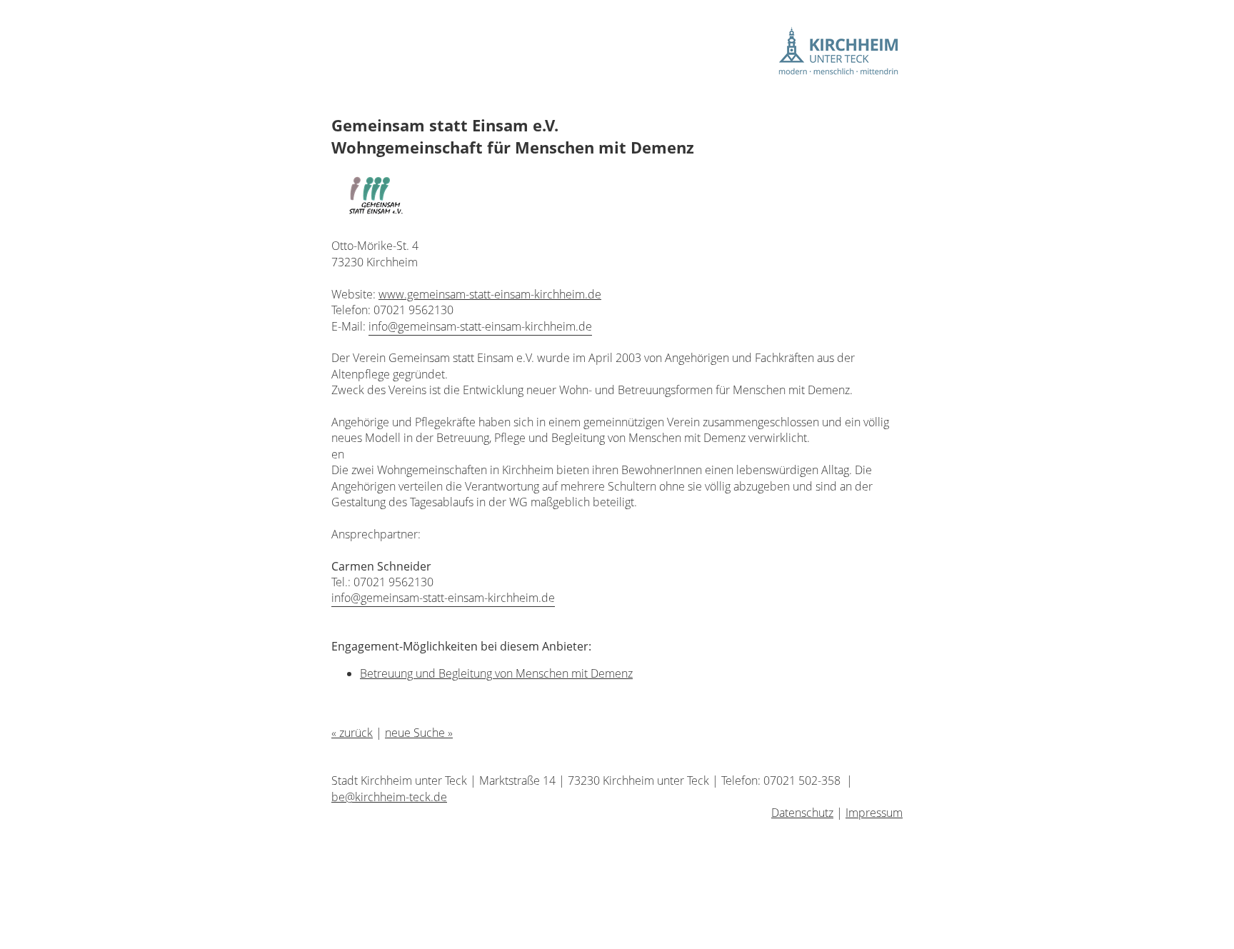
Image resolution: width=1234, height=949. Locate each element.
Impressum (874, 812)
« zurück (352, 732)
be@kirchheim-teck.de (389, 797)
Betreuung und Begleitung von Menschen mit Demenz (496, 673)
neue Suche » (419, 732)
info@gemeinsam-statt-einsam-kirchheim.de (480, 326)
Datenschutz (802, 812)
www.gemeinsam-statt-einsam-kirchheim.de (489, 294)
